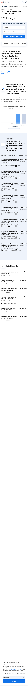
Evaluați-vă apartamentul (14, 36)
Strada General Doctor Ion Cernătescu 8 (9, 317)
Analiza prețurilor (15, 43)
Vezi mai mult (14, 127)
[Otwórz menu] (26, 2)
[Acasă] (5, 2)
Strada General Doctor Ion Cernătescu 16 (9, 297)
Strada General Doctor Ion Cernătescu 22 (10, 272)
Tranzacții (5, 43)
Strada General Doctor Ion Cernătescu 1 (9, 309)
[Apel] (23, 2)
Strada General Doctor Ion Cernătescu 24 (9, 281)
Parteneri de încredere (16, 669)
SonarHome (4, 6)
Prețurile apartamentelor (13, 6)
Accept (14, 681)
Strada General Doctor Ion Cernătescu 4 (9, 289)
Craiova (21, 6)
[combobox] (13, 27)
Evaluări (24, 43)
